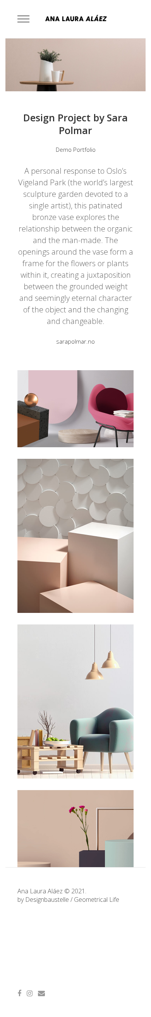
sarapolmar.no (75, 341)
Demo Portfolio (76, 149)
